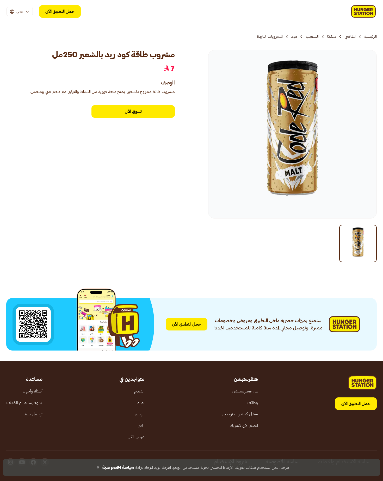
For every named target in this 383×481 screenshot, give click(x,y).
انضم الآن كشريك (244, 425)
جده (140, 403)
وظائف (252, 403)
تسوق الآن (133, 111)
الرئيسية (370, 36)
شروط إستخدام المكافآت (24, 403)
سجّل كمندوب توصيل (240, 414)
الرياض (138, 414)
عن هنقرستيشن (245, 391)
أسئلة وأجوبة (32, 391)
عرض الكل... (134, 437)
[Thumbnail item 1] (358, 243)
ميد (294, 36)
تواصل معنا (33, 414)
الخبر (141, 425)
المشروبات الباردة (270, 36)
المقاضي (350, 36)
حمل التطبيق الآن (60, 11)
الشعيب (312, 36)
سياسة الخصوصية (118, 467)
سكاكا (331, 36)
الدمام (139, 391)
